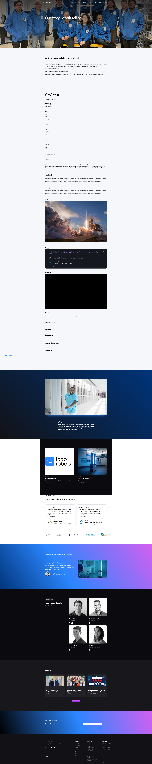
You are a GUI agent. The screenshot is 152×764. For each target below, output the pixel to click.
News (53, 688)
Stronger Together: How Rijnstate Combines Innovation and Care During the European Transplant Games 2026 (76, 692)
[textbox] (76, 259)
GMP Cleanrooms (78, 747)
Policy (76, 755)
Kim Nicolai (48, 693)
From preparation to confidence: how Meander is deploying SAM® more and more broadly (54, 692)
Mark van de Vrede (92, 693)
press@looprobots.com (52, 68)
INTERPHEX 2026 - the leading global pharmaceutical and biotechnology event (96, 692)
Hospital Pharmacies (79, 745)
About (76, 753)
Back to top (9, 355)
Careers (76, 751)
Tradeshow (97, 688)
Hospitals (77, 743)
